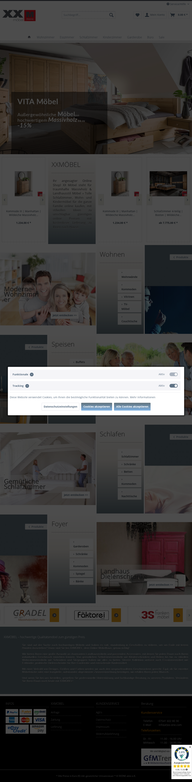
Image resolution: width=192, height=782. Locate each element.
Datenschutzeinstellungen (60, 406)
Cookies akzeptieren (96, 406)
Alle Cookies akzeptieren (132, 406)
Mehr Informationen (142, 397)
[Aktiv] (174, 374)
